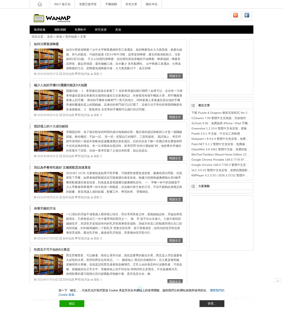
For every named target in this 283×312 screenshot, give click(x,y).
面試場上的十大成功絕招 (51, 126)
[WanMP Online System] (54, 16)
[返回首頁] (40, 4)
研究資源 (100, 29)
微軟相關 (60, 29)
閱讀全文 (175, 76)
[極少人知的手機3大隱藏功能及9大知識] (48, 109)
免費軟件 (80, 29)
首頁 (50, 36)
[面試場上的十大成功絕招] (48, 150)
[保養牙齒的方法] (48, 232)
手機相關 (111, 4)
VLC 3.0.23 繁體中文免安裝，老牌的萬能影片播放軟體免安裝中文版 (235, 170)
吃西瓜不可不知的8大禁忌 (52, 249)
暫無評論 (84, 73)
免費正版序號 (88, 4)
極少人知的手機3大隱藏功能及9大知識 (60, 85)
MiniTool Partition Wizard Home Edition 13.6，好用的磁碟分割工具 (234, 154)
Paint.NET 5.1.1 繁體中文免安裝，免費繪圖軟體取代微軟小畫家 (232, 144)
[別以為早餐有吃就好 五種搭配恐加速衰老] (48, 191)
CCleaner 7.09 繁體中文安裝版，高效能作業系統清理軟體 (228, 118)
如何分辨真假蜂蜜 (46, 44)
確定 (72, 303)
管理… (212, 303)
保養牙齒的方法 (45, 208)
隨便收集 (40, 29)
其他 (118, 29)
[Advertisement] (221, 66)
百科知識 (71, 36)
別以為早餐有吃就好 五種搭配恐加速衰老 (62, 167)
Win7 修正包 (62, 4)
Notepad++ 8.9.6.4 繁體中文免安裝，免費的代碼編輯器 (227, 138)
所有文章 (131, 4)
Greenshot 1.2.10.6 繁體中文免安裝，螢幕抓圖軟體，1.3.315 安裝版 (236, 128)
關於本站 (151, 4)
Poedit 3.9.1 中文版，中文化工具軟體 (215, 133)
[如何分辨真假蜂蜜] (48, 68)
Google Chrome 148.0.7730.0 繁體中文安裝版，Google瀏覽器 (232, 164)
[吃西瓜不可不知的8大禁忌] (48, 274)
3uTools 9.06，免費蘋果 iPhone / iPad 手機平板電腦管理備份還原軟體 (236, 123)
